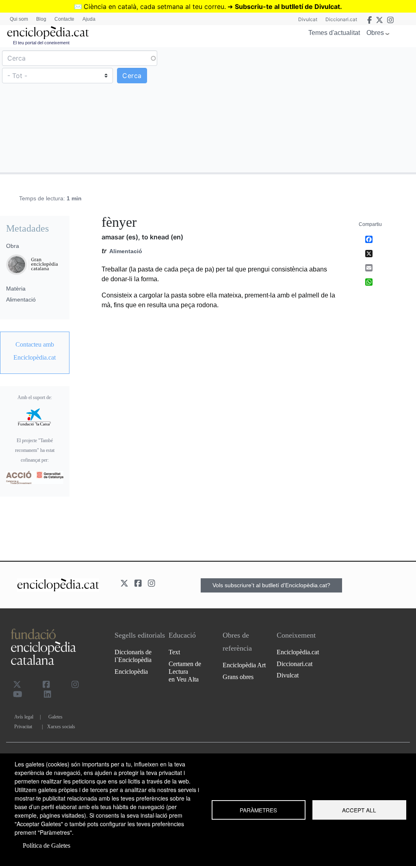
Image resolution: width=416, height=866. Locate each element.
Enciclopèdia (131, 671)
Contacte (64, 19)
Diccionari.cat (341, 19)
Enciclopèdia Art (244, 665)
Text (174, 652)
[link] (34, 351)
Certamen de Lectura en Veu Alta (185, 671)
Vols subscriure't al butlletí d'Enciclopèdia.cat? (271, 585)
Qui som (19, 19)
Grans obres (238, 676)
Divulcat (307, 19)
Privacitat (23, 726)
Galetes (55, 717)
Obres (375, 32)
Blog (41, 19)
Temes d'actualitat (334, 32)
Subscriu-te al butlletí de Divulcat (287, 6)
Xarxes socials (61, 726)
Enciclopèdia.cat (298, 652)
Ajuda (88, 19)
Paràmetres (258, 810)
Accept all (359, 810)
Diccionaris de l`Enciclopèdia (133, 656)
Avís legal (23, 717)
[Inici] (48, 32)
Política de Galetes (46, 845)
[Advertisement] (311, 109)
